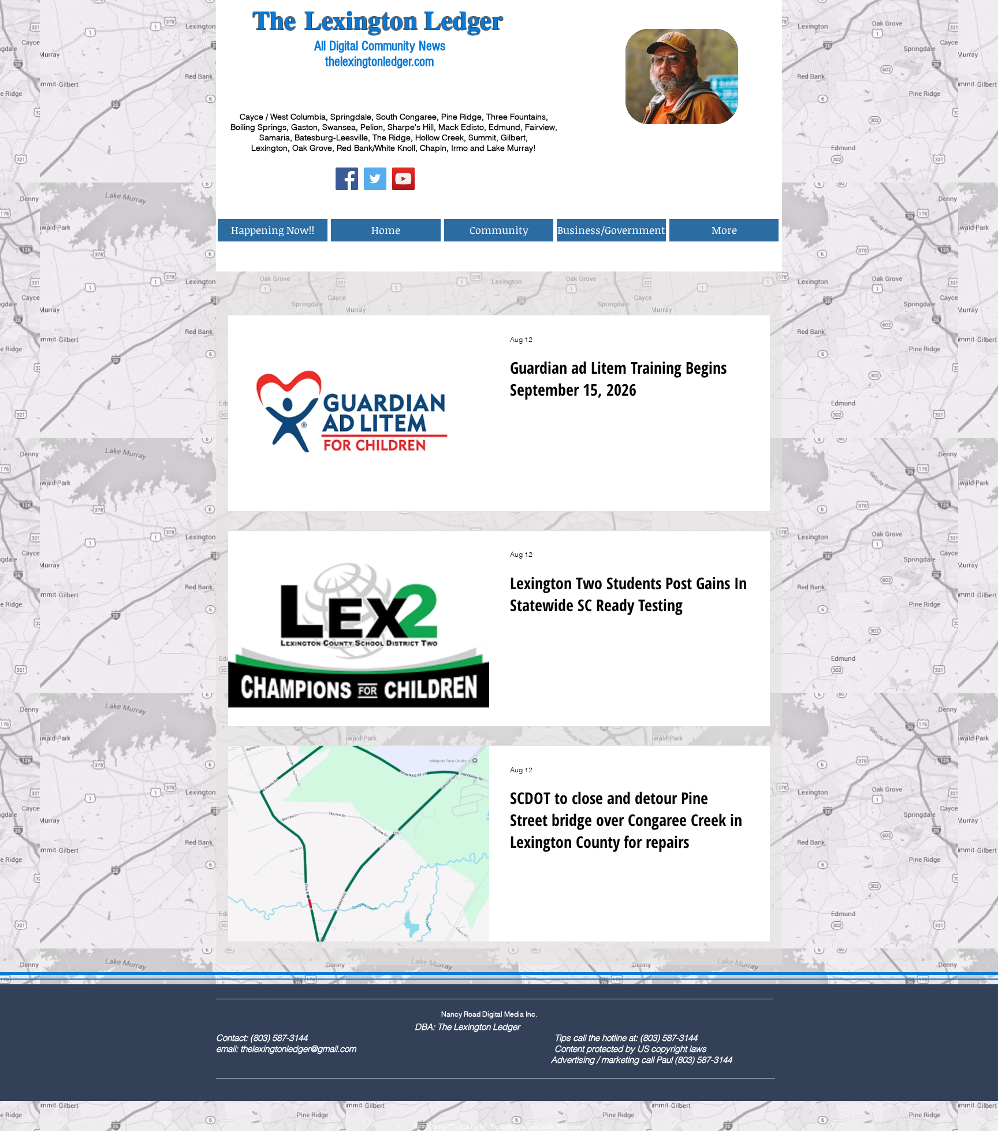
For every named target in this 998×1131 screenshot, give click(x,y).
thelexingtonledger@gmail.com (298, 1048)
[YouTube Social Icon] (403, 179)
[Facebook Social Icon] (347, 179)
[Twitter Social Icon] (375, 179)
